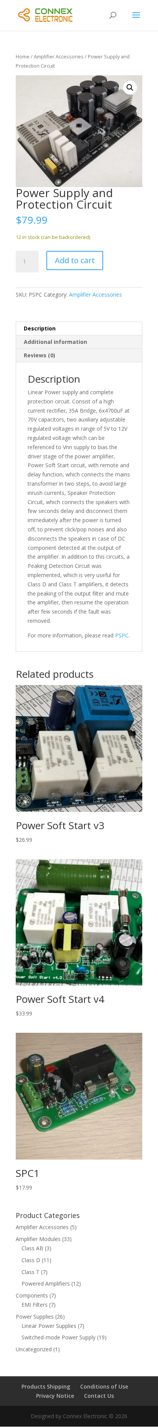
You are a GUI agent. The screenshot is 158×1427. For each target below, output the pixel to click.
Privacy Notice (55, 1395)
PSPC (121, 635)
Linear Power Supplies (48, 1325)
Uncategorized (34, 1349)
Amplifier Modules (38, 1239)
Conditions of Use (104, 1386)
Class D (30, 1260)
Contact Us (99, 1395)
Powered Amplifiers (45, 1283)
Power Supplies (35, 1316)
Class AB (32, 1248)
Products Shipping (45, 1386)
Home (23, 56)
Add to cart (75, 260)
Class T (30, 1272)
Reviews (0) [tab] (39, 355)
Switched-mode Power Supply (58, 1337)
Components (32, 1295)
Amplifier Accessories (59, 56)
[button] (130, 88)
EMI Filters (34, 1304)
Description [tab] (40, 328)
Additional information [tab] (55, 341)
